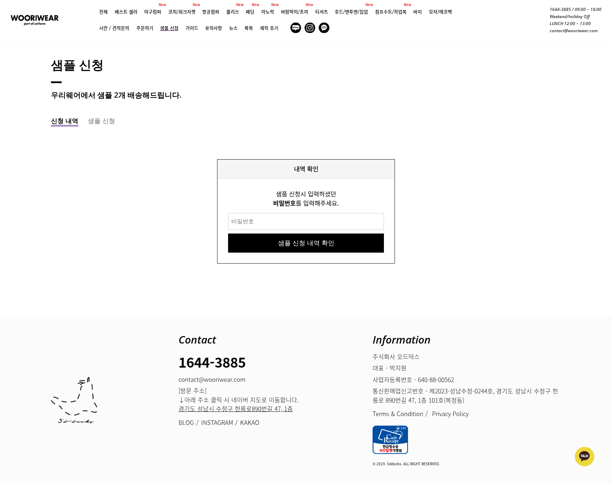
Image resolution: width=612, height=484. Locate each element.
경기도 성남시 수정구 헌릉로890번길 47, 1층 (235, 408)
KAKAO (324, 27)
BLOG (295, 27)
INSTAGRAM (310, 27)
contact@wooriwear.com (574, 31)
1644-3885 (560, 9)
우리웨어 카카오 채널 (584, 456)
